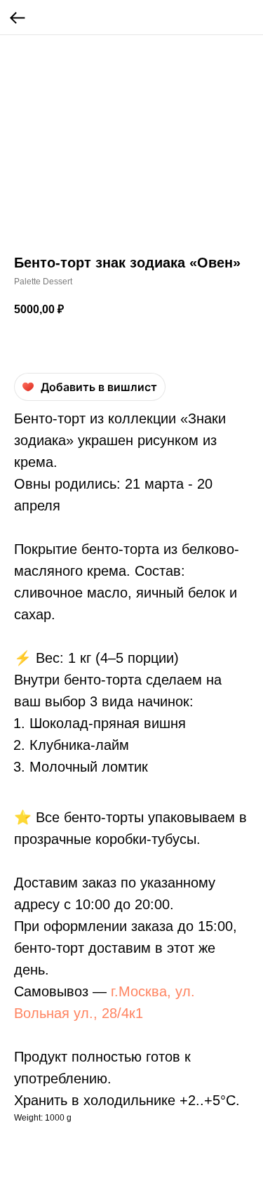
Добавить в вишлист (99, 387)
